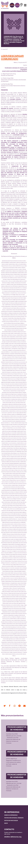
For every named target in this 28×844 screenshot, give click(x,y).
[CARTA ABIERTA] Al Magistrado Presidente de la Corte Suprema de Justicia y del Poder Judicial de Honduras (13, 762)
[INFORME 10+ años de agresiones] (17, 5)
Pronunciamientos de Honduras (16, 728)
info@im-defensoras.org (12, 837)
